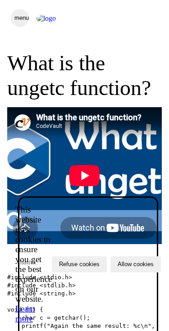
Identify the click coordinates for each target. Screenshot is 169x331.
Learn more (25, 313)
